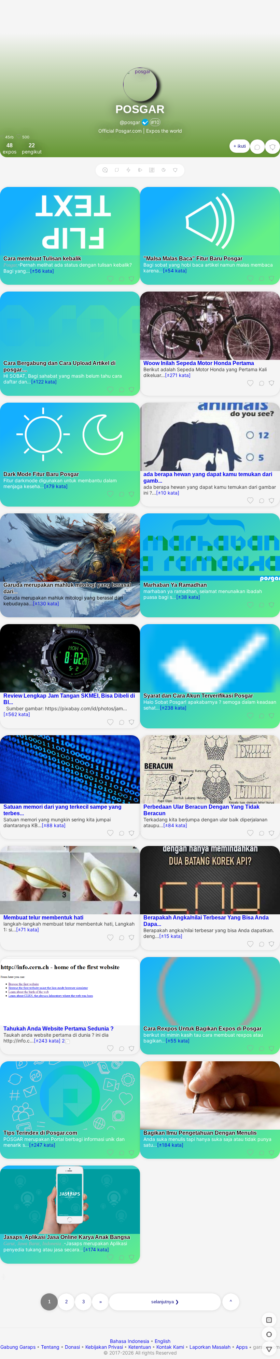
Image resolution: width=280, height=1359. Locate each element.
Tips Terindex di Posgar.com (40, 1133)
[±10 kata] (167, 493)
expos (9, 148)
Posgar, (10, 265)
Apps (242, 1347)
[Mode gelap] (163, 170)
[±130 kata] (46, 603)
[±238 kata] (173, 708)
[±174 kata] (96, 1249)
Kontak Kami (170, 1347)
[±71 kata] (27, 929)
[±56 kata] (42, 271)
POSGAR (140, 109)
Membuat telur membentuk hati (43, 917)
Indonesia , (52, 1243)
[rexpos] (117, 170)
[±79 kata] (56, 486)
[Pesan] (257, 146)
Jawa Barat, (28, 1243)
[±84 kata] (175, 825)
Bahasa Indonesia (130, 1341)
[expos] (269, 1320)
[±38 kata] (188, 597)
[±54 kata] (175, 270)
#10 (155, 122)
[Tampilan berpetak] (151, 170)
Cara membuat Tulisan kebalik (42, 258)
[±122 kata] (44, 382)
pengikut (32, 148)
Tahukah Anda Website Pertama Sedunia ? (58, 1028)
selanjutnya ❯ (165, 1301)
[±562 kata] (16, 714)
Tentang (50, 1347)
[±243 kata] (47, 1041)
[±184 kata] (170, 1145)
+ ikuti (240, 146)
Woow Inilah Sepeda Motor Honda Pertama (198, 363)
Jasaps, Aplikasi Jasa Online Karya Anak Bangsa (66, 1237)
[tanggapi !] (110, 278)
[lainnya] (272, 146)
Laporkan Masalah (210, 1347)
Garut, (9, 1243)
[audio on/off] (140, 170)
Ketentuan (139, 1347)
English (162, 1341)
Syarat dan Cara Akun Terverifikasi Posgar (198, 695)
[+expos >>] (105, 170)
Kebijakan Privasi (104, 1347)
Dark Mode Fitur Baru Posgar (41, 474)
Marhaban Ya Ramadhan (175, 585)
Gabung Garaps (18, 1347)
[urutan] (128, 170)
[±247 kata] (42, 1145)
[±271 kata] (178, 375)
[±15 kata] (170, 936)
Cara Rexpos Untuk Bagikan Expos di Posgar (202, 1028)
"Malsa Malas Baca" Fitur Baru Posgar (192, 258)
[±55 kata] (178, 1041)
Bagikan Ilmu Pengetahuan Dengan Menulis (200, 1133)
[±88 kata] (54, 825)
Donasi (72, 1347)
